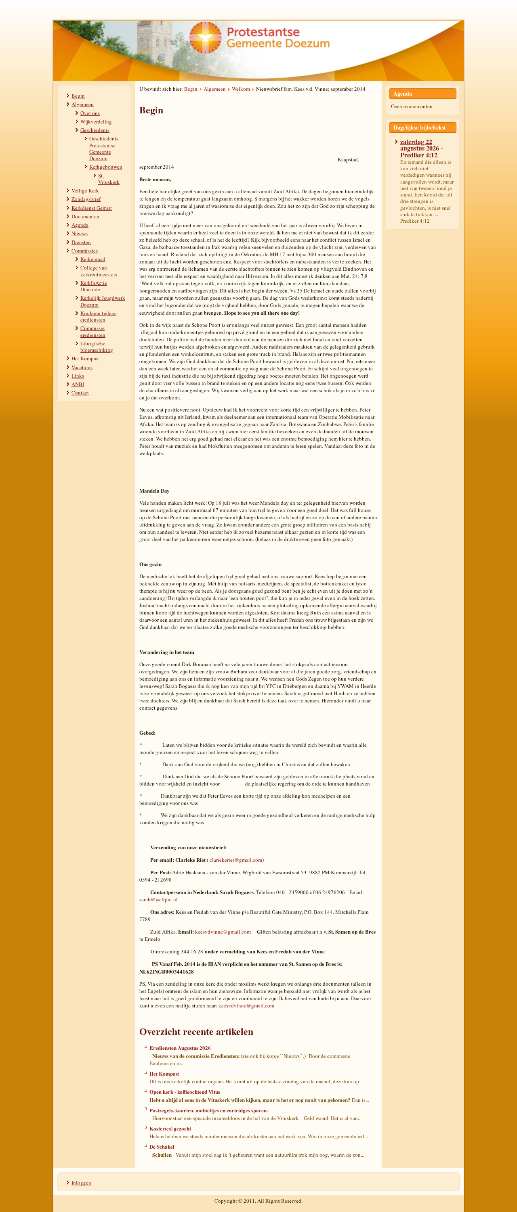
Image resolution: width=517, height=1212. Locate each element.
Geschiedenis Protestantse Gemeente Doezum (103, 148)
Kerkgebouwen (105, 166)
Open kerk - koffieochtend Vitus (184, 1091)
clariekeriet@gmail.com (236, 859)
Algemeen (82, 104)
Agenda (79, 224)
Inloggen (81, 1182)
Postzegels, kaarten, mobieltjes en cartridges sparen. (208, 1110)
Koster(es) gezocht (170, 1128)
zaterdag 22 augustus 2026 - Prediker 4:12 (421, 148)
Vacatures (81, 367)
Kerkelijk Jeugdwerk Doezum (102, 301)
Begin (78, 95)
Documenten (85, 216)
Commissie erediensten (92, 331)
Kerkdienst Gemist (91, 207)
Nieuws (79, 233)
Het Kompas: (164, 1073)
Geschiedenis (94, 130)
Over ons (90, 113)
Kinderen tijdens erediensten (98, 316)
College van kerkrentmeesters (98, 271)
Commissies (84, 250)
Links (77, 375)
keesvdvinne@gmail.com (223, 931)
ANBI (77, 384)
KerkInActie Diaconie (93, 286)
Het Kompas (84, 358)
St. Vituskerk (109, 179)
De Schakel (161, 1146)
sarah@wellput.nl (158, 899)
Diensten (81, 242)
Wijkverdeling (96, 121)
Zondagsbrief (86, 199)
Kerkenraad (92, 259)
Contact (80, 392)
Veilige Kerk (85, 190)
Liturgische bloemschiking (96, 346)
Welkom (241, 88)
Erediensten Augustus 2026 (180, 1047)
